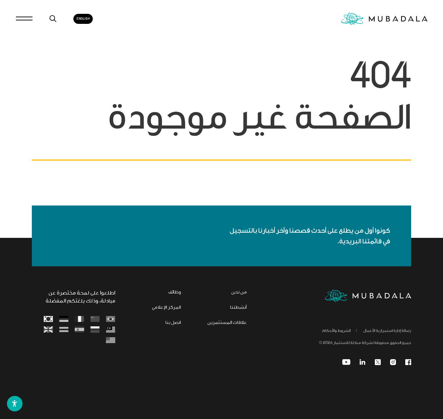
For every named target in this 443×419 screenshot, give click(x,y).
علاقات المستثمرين (227, 323)
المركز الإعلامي (166, 307)
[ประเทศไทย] (64, 329)
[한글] (48, 319)
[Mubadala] (384, 18)
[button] (14, 403)
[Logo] (368, 295)
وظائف (174, 292)
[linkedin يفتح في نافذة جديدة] (362, 362)
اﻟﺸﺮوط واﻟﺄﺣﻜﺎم (336, 331)
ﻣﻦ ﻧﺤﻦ (239, 292)
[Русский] (95, 329)
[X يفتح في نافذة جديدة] (378, 362)
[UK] (48, 329)
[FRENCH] (79, 319)
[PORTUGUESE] (110, 319)
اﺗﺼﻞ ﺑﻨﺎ (173, 323)
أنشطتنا (238, 307)
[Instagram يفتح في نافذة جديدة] (393, 362)
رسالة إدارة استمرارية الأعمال (387, 331)
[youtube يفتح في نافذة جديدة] (346, 362)
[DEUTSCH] (64, 319)
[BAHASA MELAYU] (110, 329)
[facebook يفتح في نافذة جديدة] (408, 362)
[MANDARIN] (95, 319)
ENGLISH (83, 18)
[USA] (110, 340)
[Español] (79, 329)
